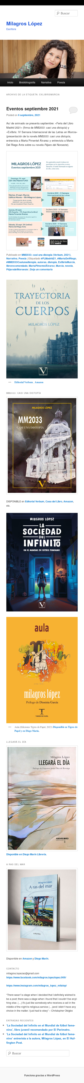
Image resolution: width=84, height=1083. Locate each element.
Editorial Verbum (23, 382)
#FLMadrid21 (48, 258)
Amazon (39, 382)
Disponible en (60, 727)
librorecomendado (17, 266)
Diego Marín (32, 731)
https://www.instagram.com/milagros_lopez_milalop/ (36, 985)
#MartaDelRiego (66, 258)
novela (69, 266)
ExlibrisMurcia (66, 262)
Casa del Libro (53, 501)
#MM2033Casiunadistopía (21, 262)
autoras (42, 262)
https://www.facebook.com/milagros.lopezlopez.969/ (36, 977)
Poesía (61, 82)
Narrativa (46, 82)
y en (23, 731)
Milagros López (24, 23)
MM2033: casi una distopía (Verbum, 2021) (46, 255)
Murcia (60, 266)
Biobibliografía (27, 82)
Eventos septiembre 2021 (32, 108)
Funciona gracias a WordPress (42, 1075)
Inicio (10, 82)
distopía (52, 262)
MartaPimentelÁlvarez (42, 266)
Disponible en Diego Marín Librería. (26, 854)
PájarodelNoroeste (17, 269)
